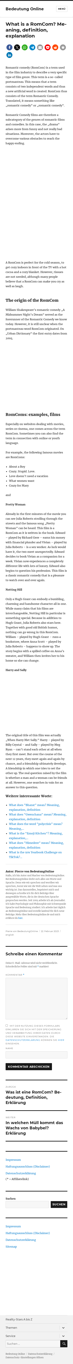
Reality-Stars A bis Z (19, 1319)
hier (20, 918)
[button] (9, 47)
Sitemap (11, 1246)
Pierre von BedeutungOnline (22, 931)
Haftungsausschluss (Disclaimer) (28, 1166)
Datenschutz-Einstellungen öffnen (25, 1357)
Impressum (13, 1159)
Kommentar (15, 974)
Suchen (11, 1198)
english (10, 934)
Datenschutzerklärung (23, 1040)
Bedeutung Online (25, 9)
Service (10, 1336)
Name (9, 1048)
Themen (11, 1327)
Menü (62, 8)
